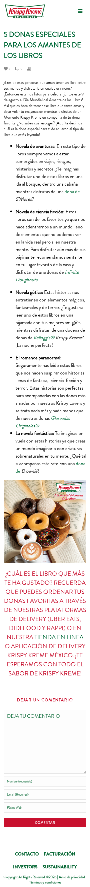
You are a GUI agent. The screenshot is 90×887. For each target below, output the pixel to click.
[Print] (31, 68)
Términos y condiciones (45, 882)
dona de (72, 191)
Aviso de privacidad (72, 876)
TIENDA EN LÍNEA (59, 637)
